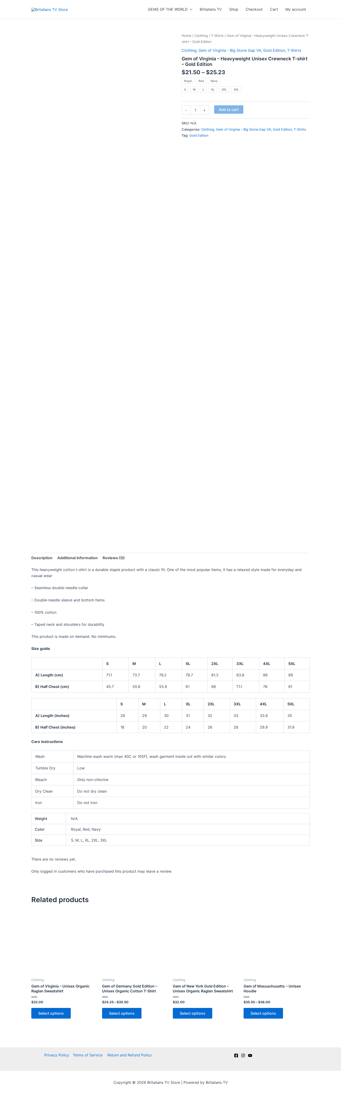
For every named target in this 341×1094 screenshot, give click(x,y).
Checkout (254, 9)
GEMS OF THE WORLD (168, 9)
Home (186, 36)
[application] (190, 9)
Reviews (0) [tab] (114, 557)
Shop (233, 9)
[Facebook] (236, 1055)
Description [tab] (41, 557)
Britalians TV (211, 9)
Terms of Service (88, 1055)
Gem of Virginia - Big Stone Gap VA (230, 50)
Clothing (201, 36)
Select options (51, 1013)
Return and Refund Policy (129, 1055)
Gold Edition (274, 50)
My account (295, 9)
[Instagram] (243, 1055)
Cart (274, 9)
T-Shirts (217, 36)
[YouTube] (250, 1055)
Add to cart (229, 109)
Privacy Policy (56, 1055)
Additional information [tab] (77, 557)
